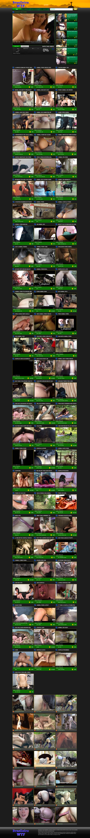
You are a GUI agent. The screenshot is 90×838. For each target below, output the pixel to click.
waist (16, 647)
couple (59, 624)
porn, (19, 50)
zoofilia (59, 288)
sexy (58, 378)
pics (60, 311)
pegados (62, 490)
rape (59, 467)
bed (42, 557)
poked (65, 423)
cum (17, 355)
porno (18, 266)
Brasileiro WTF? (20, 4)
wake (19, 400)
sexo (37, 512)
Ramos (26, 9)
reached (59, 423)
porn (37, 87)
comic (16, 579)
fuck (37, 378)
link (21, 311)
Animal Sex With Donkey (71, 39)
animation (40, 131)
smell (20, 154)
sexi (37, 602)
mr (20, 199)
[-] (53, 49)
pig (58, 176)
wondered (17, 154)
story (18, 467)
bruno (18, 288)
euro (20, 624)
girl (62, 512)
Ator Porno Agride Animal (72, 31)
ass (17, 512)
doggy (20, 423)
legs (37, 355)
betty (19, 109)
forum (59, 87)
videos (39, 87)
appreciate (44, 535)
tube (39, 266)
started (16, 221)
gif (42, 131)
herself (62, 445)
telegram (18, 311)
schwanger (63, 243)
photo (64, 579)
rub (60, 445)
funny (59, 109)
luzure (40, 467)
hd (17, 243)
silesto (63, 535)
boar (16, 624)
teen (17, 691)
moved (16, 400)
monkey (17, 51)
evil (18, 199)
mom (37, 535)
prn (38, 445)
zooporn (16, 490)
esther (16, 288)
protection (63, 400)
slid (21, 445)
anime (59, 131)
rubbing (19, 221)
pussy (19, 87)
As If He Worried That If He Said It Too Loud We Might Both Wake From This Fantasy (72, 15)
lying (42, 355)
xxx (21, 176)
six (15, 423)
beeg (16, 535)
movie (59, 154)
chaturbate (62, 557)
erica (37, 176)
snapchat (19, 176)
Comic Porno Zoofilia (71, 48)
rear (17, 647)
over (19, 445)
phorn (37, 579)
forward (62, 423)
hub (39, 579)
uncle (21, 333)
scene (41, 154)
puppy (65, 557)
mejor (16, 557)
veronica (59, 535)
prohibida (62, 669)
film (37, 445)
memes (63, 109)
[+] (51, 49)
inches (17, 423)
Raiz (17, 9)
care (37, 557)
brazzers (59, 266)
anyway (59, 400)
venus (40, 176)
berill (16, 109)
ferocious (64, 602)
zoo (60, 512)
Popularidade (35, 9)
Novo (44, 9)
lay (58, 445)
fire (20, 87)
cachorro (19, 378)
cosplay (59, 221)
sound (65, 624)
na (65, 243)
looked (16, 87)
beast (21, 288)
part (58, 557)
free (58, 333)
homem (22, 378)
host (60, 647)
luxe (61, 288)
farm (37, 154)
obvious (66, 400)
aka (17, 109)
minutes (62, 624)
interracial (43, 176)
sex (61, 87)
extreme (59, 579)
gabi (37, 400)
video (18, 131)
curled (39, 355)
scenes (39, 199)
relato (38, 423)
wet (22, 154)
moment (40, 535)
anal (65, 535)
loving (59, 602)
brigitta (59, 243)
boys (37, 109)
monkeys (61, 199)
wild (61, 602)
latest (40, 624)
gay (15, 266)
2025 (42, 87)
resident (16, 199)
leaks (40, 669)
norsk (16, 176)
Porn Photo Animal (70, 22)
